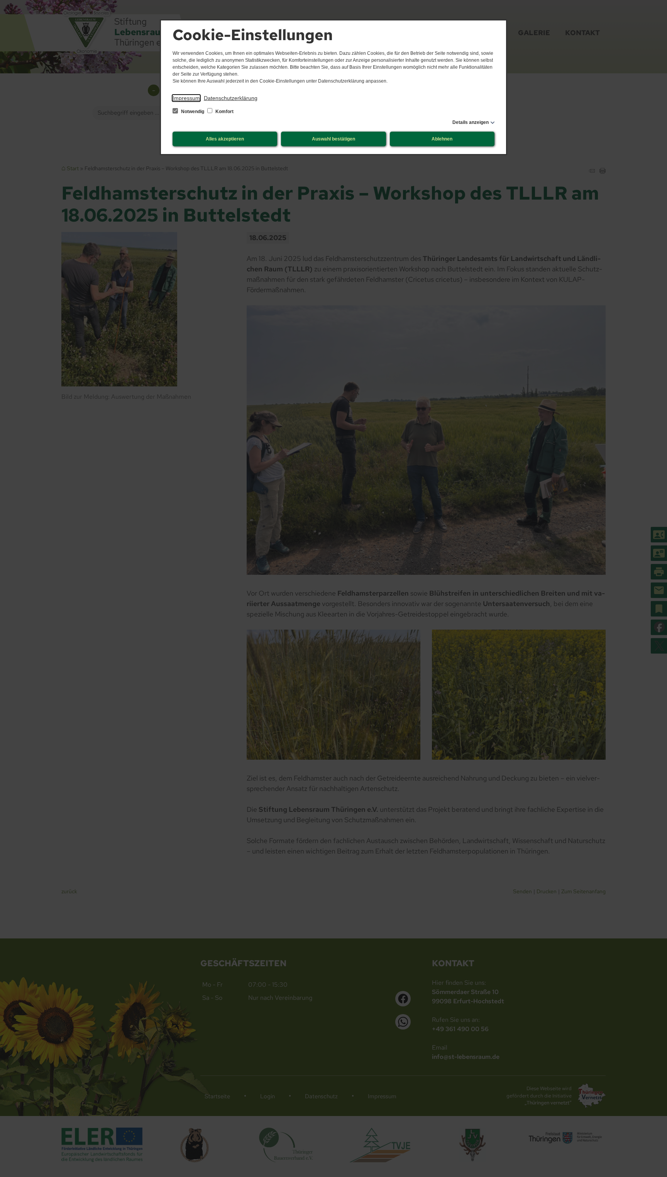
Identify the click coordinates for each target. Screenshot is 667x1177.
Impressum (186, 98)
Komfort (224, 111)
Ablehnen (442, 139)
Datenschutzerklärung (230, 98)
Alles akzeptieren (225, 139)
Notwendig (192, 111)
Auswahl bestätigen (333, 139)
